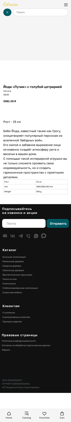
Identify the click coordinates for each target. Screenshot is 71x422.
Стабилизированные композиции (20, 288)
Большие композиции (14, 257)
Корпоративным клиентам (16, 317)
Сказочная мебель (12, 292)
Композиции (9, 283)
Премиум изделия (12, 321)
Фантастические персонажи (17, 274)
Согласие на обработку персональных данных (26, 345)
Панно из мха (9, 279)
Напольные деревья (13, 270)
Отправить (58, 223)
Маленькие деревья (13, 261)
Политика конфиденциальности (19, 341)
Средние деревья (11, 265)
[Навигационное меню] (66, 4)
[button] (9, 415)
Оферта (6, 349)
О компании (8, 312)
